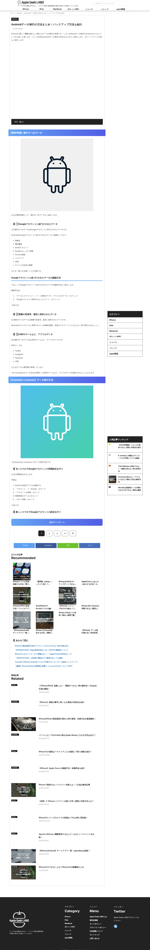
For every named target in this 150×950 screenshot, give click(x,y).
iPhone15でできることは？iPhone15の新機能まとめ (61, 867)
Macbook (113, 331)
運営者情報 (94, 920)
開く (21, 122)
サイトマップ (94, 935)
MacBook (57, 9)
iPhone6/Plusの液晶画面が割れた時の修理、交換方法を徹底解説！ (67, 719)
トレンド (105, 9)
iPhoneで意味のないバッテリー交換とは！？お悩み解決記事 (64, 784)
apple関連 (120, 9)
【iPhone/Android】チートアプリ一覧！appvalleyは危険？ (64, 850)
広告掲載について (96, 931)
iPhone (26, 9)
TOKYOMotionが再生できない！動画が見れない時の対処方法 (129, 468)
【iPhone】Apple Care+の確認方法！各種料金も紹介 (62, 768)
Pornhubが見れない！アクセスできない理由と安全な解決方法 (129, 479)
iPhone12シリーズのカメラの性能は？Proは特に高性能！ (63, 817)
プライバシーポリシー (98, 927)
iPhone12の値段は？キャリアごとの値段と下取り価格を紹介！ (65, 751)
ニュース (89, 9)
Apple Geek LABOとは (98, 917)
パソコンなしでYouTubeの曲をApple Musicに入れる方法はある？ (67, 735)
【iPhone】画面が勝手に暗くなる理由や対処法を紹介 (61, 702)
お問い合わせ (94, 938)
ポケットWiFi (73, 9)
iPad (42, 9)
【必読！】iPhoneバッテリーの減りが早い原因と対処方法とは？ (66, 801)
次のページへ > (57, 522)
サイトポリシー (95, 924)
